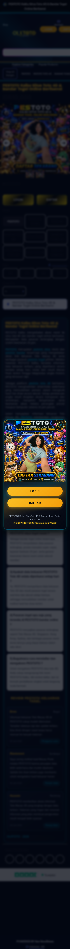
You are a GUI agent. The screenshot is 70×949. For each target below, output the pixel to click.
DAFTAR (35, 503)
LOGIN (35, 491)
